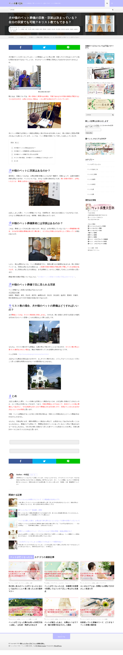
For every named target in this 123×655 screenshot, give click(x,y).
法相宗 (49, 29)
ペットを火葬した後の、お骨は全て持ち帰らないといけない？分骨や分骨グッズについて (49, 520)
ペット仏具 (90, 189)
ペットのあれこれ (92, 169)
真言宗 (63, 29)
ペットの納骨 (91, 179)
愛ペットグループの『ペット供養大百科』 (32, 643)
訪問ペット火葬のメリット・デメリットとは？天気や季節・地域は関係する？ (45, 531)
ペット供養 (28, 619)
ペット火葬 (90, 194)
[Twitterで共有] (44, 47)
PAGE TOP (118, 633)
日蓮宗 (37, 29)
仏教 (26, 29)
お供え (27, 583)
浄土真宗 (58, 29)
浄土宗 (53, 29)
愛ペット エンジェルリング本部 (95, 226)
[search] (112, 9)
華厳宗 (71, 29)
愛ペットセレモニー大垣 (93, 230)
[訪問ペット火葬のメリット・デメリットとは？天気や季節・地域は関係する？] (13, 534)
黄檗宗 (14, 31)
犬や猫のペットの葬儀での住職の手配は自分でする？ (56, 277)
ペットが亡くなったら (25, 27)
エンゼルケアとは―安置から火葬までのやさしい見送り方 (97, 587)
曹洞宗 (44, 29)
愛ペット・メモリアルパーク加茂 (96, 241)
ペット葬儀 (21, 29)
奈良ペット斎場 (91, 237)
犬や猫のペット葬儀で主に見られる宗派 (25, 154)
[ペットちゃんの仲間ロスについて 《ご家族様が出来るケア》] (13, 502)
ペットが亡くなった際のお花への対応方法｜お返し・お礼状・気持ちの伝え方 (25, 623)
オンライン (22, 583)
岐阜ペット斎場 (91, 235)
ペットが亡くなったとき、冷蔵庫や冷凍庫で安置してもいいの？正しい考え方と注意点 (61, 588)
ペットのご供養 (92, 174)
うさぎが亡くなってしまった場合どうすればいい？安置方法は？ (40, 542)
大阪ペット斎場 (91, 232)
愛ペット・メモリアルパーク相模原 (96, 239)
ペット (73, 583)
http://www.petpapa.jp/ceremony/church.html (34, 354)
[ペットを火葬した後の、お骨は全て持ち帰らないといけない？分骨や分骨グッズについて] (13, 523)
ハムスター (61, 583)
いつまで (15, 583)
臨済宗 (67, 29)
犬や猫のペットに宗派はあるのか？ (24, 148)
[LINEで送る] (68, 47)
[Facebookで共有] (20, 47)
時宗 (41, 29)
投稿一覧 (32, 474)
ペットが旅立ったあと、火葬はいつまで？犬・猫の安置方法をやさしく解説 (61, 623)
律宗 (33, 29)
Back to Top (61, 637)
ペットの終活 (91, 184)
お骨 (31, 583)
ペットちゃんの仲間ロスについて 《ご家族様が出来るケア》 (40, 499)
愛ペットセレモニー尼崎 (93, 228)
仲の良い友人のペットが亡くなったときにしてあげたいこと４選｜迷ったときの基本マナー (25, 588)
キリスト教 (14, 29)
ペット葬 (34, 619)
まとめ (15, 161)
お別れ (48, 583)
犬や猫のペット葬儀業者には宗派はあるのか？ (27, 151)
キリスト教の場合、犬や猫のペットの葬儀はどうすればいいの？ (32, 157)
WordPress (58, 646)
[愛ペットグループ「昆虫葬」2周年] (13, 513)
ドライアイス (53, 583)
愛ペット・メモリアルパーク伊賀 (96, 243)
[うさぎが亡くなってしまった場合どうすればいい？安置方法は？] (13, 545)
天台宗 (29, 29)
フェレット (68, 583)
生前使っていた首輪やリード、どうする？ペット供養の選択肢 (97, 623)
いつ (11, 583)
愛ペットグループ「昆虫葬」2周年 (30, 510)
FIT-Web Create (41, 646)
